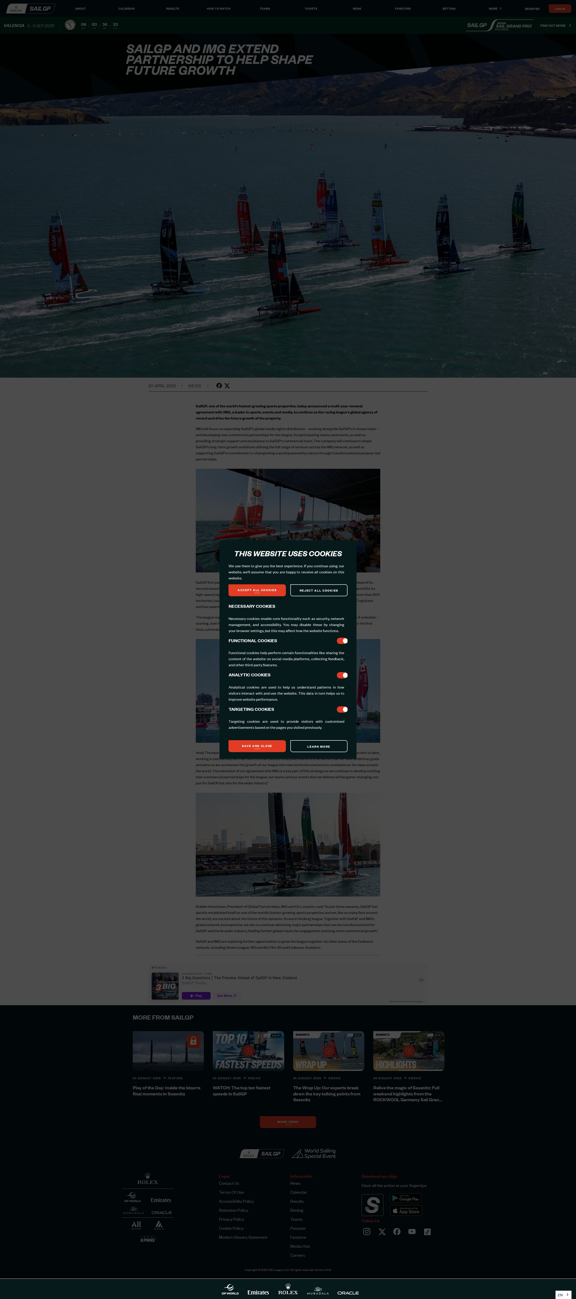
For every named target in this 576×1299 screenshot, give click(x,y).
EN (560, 1294)
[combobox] (564, 1295)
